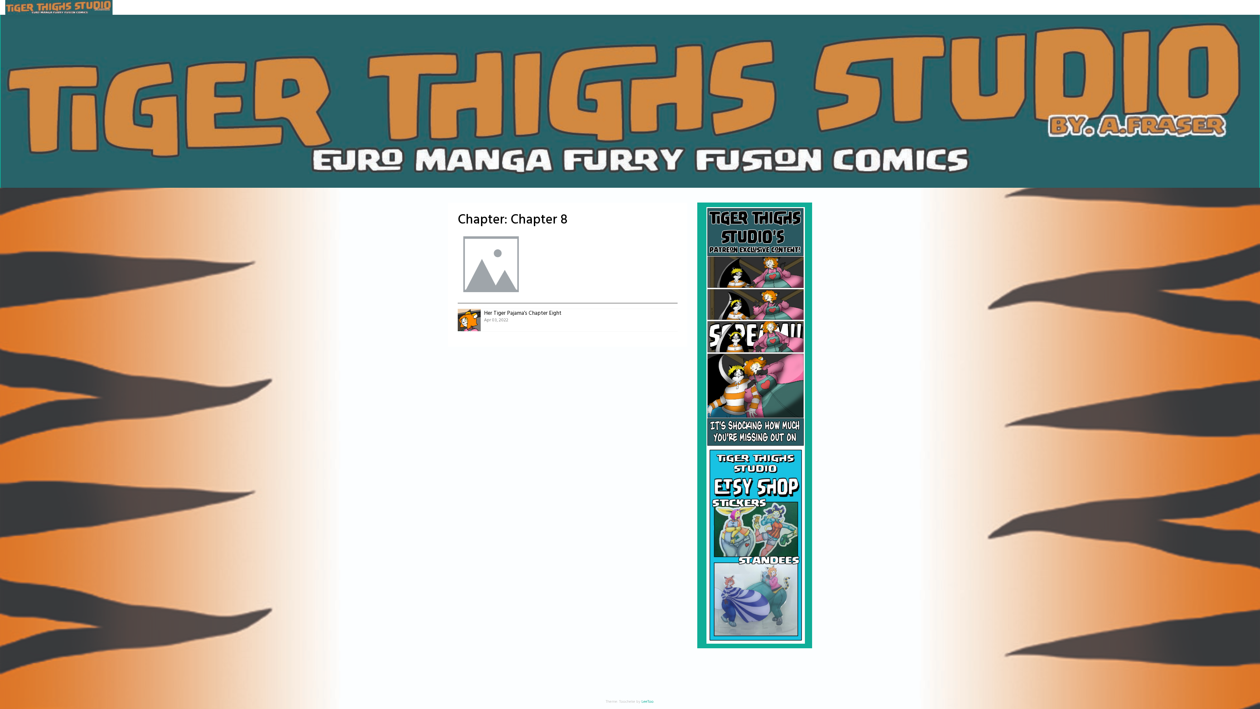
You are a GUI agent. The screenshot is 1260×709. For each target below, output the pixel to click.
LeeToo (647, 701)
